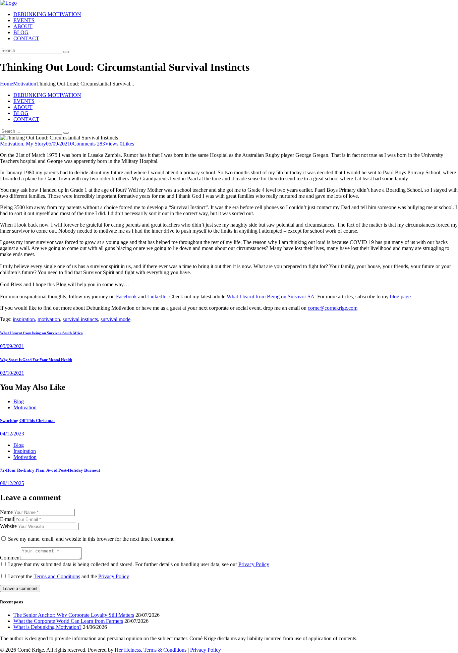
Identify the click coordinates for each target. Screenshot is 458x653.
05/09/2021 (58, 143)
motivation (49, 319)
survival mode (115, 319)
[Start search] (66, 133)
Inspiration (24, 451)
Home (6, 83)
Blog (18, 401)
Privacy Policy (253, 564)
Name (6, 512)
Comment (10, 557)
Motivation (24, 83)
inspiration (24, 319)
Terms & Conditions (165, 650)
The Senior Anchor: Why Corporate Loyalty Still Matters (73, 615)
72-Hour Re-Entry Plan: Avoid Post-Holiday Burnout (50, 470)
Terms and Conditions (57, 576)
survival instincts (80, 319)
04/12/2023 (12, 433)
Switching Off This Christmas (27, 420)
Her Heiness (128, 650)
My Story (36, 143)
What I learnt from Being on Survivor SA (270, 296)
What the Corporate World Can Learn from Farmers (68, 621)
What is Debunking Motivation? (47, 627)
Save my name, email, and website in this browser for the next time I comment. (91, 539)
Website (8, 526)
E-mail (7, 519)
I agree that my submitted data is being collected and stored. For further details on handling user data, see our (138, 564)
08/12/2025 (12, 483)
